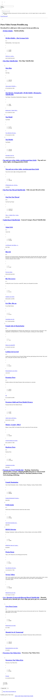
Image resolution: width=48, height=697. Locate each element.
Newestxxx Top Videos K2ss (12, 653)
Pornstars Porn (10, 377)
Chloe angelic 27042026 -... (11, 86)
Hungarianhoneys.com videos (11, 370)
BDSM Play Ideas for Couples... (12, 545)
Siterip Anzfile (18, 695)
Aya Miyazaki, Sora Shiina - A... (12, 245)
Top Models (9, 139)
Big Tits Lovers (10, 278)
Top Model (9, 117)
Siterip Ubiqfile (24, 695)
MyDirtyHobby (8, 31)
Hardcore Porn (10, 447)
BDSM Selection (11, 529)
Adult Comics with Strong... (11, 418)
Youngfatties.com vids (10, 319)
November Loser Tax (10, 155)
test (6, 395)
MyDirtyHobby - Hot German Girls (17, 38)
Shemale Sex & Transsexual (14, 632)
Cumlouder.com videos (10, 465)
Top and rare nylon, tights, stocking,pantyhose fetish (19, 160)
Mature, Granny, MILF (13, 424)
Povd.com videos (9, 272)
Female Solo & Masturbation (15, 326)
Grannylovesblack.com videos (11, 440)
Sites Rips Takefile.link (10, 61)
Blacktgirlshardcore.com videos (12, 648)
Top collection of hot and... (11, 132)
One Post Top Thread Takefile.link (14, 190)
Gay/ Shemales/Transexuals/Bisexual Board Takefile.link (21, 597)
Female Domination (12, 482)
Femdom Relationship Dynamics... (12, 498)
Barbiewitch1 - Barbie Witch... (12, 110)
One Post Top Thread (12, 197)
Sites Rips (9, 68)
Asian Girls (9, 227)
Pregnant (7, 676)
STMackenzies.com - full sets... (12, 185)
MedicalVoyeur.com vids (10, 592)
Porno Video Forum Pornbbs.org (9, 691)
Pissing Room (10, 552)
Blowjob (8, 252)
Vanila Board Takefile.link (11, 220)
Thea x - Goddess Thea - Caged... (12, 215)
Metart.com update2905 (10, 345)
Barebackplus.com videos (11, 625)
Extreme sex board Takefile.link (13, 470)
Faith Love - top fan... (10, 56)
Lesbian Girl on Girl (12, 352)
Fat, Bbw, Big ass (11, 303)
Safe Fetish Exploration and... (11, 522)
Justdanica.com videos (10, 296)
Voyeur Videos (10, 574)
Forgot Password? (4, 16)
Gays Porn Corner (11, 606)
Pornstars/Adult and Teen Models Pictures (19, 402)
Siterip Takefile (30, 695)
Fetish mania (10, 505)
